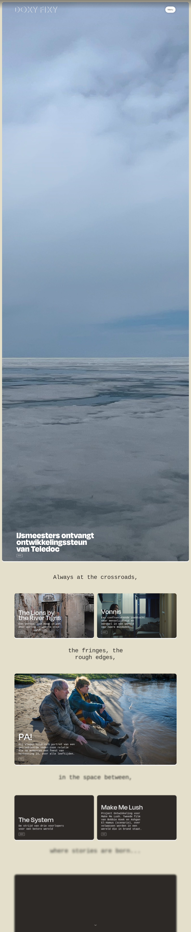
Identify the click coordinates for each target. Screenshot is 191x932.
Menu (170, 9)
